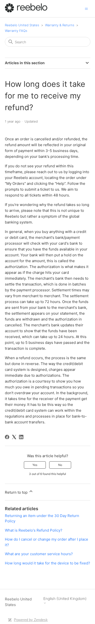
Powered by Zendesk (31, 620)
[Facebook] (7, 437)
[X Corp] (14, 437)
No (60, 465)
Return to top (16, 492)
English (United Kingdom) (64, 599)
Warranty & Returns (59, 25)
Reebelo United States (22, 25)
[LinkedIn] (21, 437)
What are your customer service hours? (39, 554)
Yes (34, 465)
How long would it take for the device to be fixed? (47, 563)
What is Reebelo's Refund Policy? (33, 530)
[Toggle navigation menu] (86, 8)
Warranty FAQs (16, 31)
